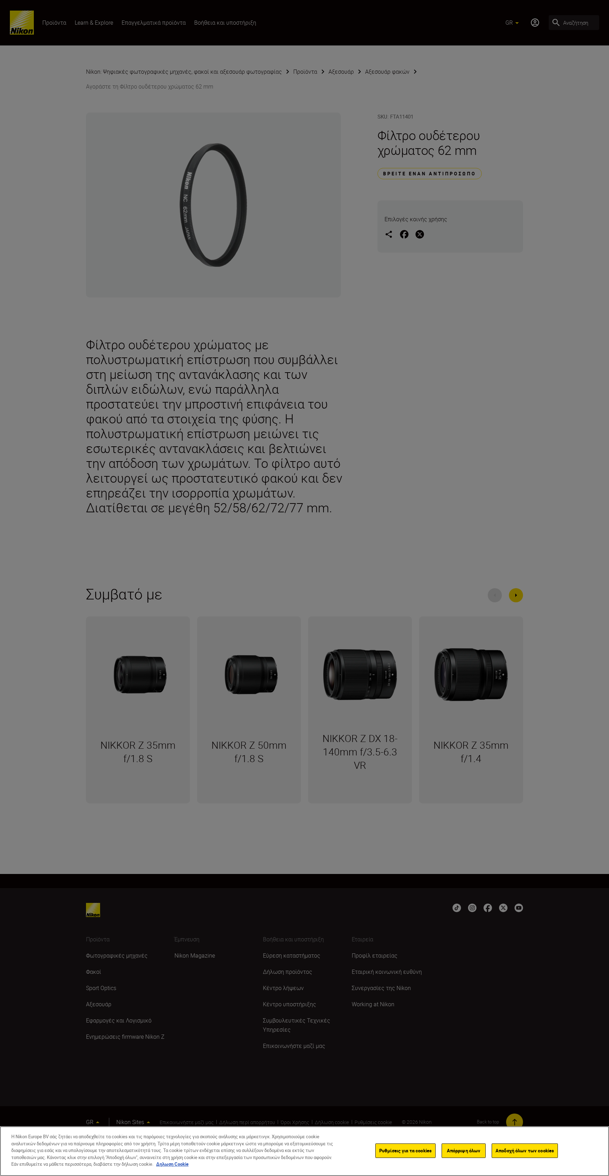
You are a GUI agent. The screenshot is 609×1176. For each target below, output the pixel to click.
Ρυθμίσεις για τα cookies (405, 1150)
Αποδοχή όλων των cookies (525, 1150)
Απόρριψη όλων (464, 1150)
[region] (304, 1151)
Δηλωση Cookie (172, 1164)
